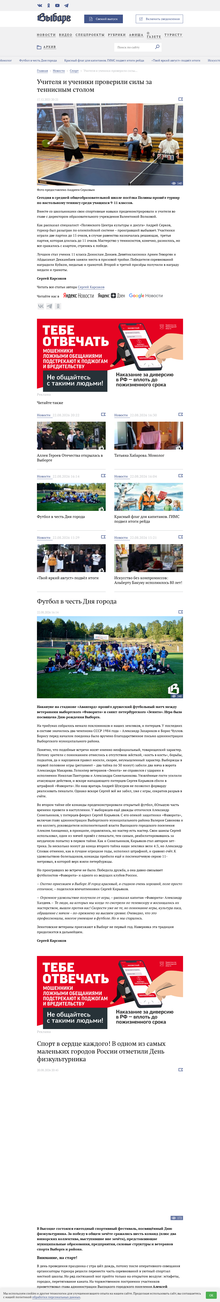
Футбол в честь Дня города (26, 60)
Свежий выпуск (107, 19)
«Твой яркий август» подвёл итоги (164, 60)
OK (211, 1295)
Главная (42, 71)
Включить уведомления (163, 19)
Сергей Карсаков (91, 287)
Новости (59, 71)
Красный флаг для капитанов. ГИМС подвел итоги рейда (92, 60)
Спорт (74, 71)
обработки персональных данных (56, 1297)
